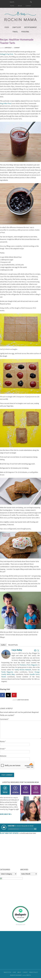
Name (3, 741)
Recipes (26, 700)
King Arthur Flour (5, 103)
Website (3, 756)
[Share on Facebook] (2, 695)
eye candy (25, 791)
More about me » (6, 814)
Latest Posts (20, 700)
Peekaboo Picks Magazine (29, 665)
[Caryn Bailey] (5, 658)
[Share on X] (8, 695)
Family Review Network (23, 670)
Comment (4, 719)
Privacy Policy (33, 972)
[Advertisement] (17, 852)
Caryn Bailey (17, 650)
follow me (5, 791)
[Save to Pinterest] (14, 695)
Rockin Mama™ (20, 16)
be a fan (15, 791)
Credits (28, 975)
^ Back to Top (7, 972)
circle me (36, 791)
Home (14, 972)
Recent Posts (13, 645)
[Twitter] (38, 650)
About (19, 972)
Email (3, 749)
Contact (25, 972)
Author (3, 645)
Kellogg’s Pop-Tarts (6, 54)
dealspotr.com (20, 924)
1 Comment (17, 47)
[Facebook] (35, 650)
